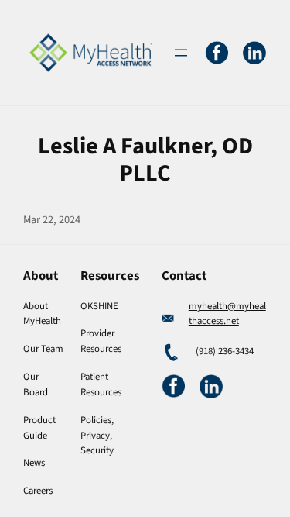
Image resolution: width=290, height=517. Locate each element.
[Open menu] (181, 52)
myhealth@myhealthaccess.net (227, 314)
